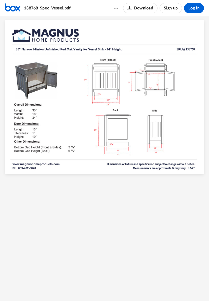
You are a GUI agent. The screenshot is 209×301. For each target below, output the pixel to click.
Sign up (171, 8)
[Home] (12, 8)
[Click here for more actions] (116, 8)
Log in (194, 8)
